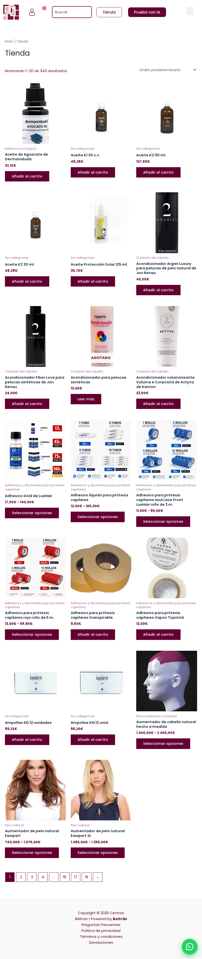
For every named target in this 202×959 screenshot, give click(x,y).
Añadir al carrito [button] (27, 176)
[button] (189, 11)
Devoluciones (101, 942)
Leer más (86, 399)
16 (64, 877)
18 (86, 877)
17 (75, 877)
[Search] (88, 12)
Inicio (9, 41)
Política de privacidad (101, 930)
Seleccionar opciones (32, 512)
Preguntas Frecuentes (101, 924)
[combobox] (68, 12)
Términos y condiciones (101, 936)
